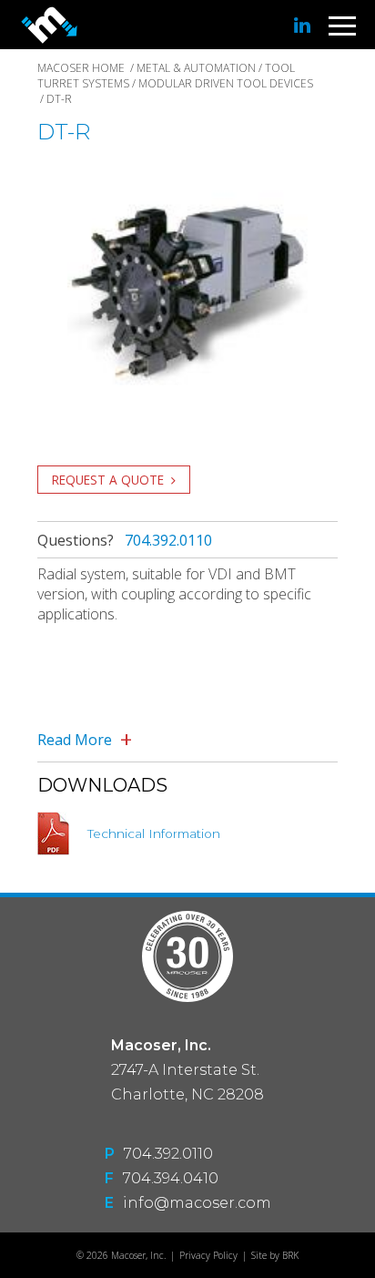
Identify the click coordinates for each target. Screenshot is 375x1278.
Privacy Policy (208, 1255)
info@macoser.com (197, 1203)
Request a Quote (108, 479)
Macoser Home (81, 68)
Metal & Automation (196, 68)
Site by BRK (275, 1255)
